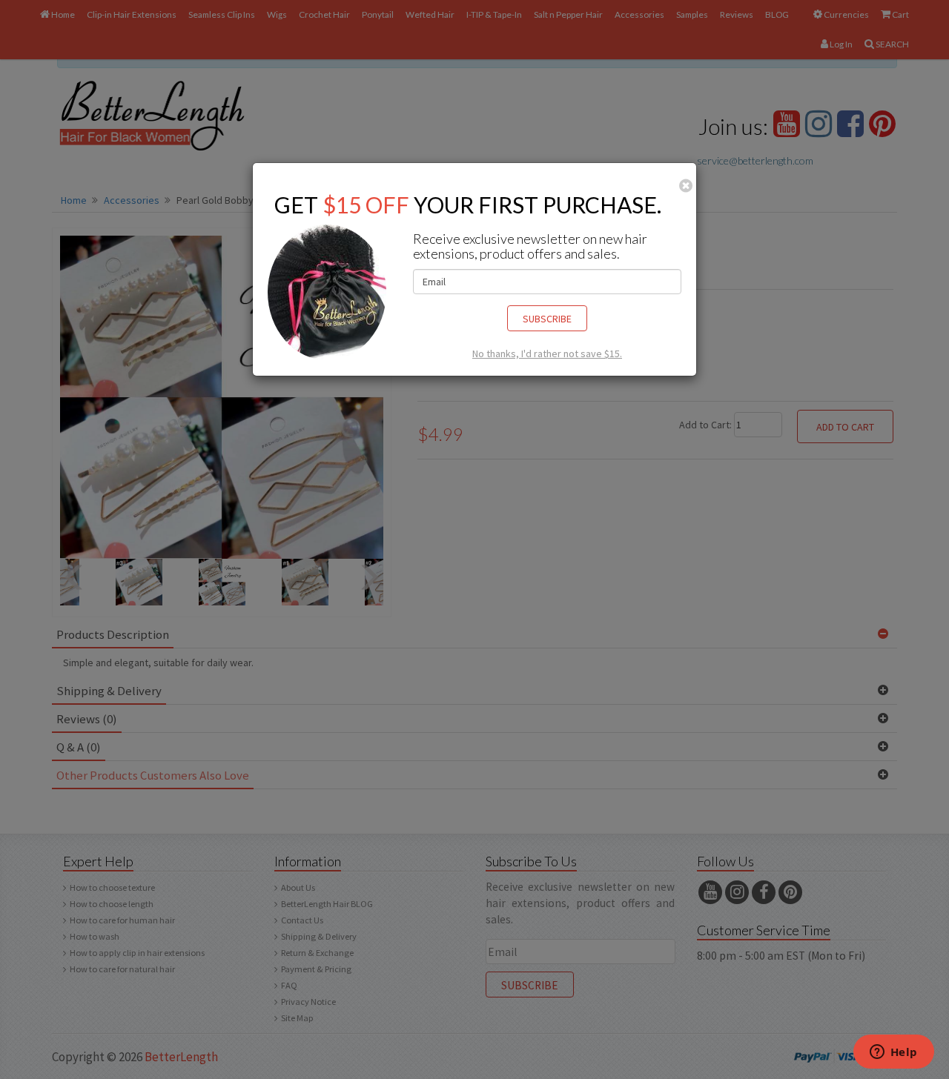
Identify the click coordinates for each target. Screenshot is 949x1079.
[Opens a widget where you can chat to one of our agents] (893, 1053)
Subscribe (547, 318)
